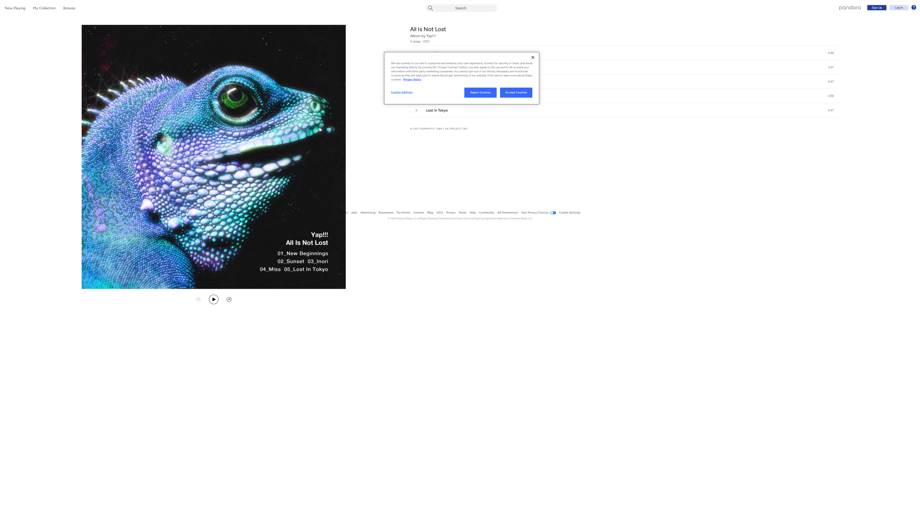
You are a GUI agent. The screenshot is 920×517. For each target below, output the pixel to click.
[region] (462, 78)
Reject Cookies (480, 92)
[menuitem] (891, 7)
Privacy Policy (412, 79)
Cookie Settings (402, 92)
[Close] (533, 57)
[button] (624, 53)
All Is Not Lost (428, 29)
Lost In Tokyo (437, 110)
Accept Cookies (516, 92)
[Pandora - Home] (850, 7)
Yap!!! (431, 36)
